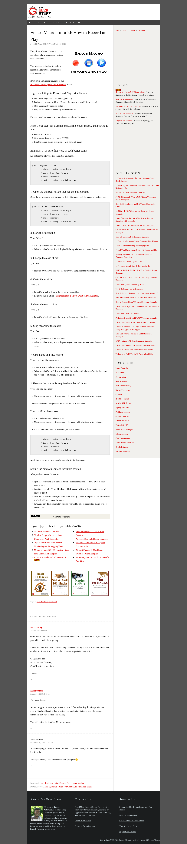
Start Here (58, 22)
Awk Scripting (121, 381)
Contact (70, 22)
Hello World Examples (124, 429)
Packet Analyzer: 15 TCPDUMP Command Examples (136, 318)
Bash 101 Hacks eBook (124, 99)
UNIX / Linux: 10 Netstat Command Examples (134, 341)
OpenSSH (119, 394)
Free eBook (43, 22)
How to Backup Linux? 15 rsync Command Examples (136, 302)
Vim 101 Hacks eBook (124, 113)
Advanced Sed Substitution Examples (92, 538)
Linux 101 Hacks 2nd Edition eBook (50, 557)
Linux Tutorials (122, 368)
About (81, 22)
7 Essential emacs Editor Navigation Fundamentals (76, 295)
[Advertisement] (106, 12)
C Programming (122, 433)
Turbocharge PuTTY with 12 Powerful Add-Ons (134, 354)
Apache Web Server (123, 403)
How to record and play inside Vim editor (48, 84)
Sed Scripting (121, 377)
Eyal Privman (36, 690)
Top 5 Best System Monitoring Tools (130, 284)
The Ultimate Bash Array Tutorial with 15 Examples (136, 322)
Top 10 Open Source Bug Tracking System (132, 245)
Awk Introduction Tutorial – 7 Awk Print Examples (136, 297)
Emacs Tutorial (52, 602)
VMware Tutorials (123, 451)
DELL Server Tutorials (125, 442)
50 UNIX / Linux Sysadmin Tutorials (130, 192)
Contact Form (96, 807)
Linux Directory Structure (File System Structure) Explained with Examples (135, 219)
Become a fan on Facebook (85, 826)
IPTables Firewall (122, 398)
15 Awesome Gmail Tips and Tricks (129, 261)
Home (31, 22)
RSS (117, 30)
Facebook (141, 30)
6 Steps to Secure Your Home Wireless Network (134, 349)
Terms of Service (154, 840)
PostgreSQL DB (122, 425)
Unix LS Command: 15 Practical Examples (132, 236)
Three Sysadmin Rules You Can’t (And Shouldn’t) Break (67, 786)
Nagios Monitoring (123, 390)
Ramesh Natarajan (37, 829)
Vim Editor (120, 372)
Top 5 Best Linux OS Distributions (129, 288)
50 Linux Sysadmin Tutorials (46, 531)
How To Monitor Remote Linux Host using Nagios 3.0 (137, 293)
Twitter (132, 30)
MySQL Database (122, 407)
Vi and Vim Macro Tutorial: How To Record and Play (137, 250)
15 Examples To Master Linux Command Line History (137, 241)
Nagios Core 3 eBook (124, 120)
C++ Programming (123, 438)
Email (124, 30)
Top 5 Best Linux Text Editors (127, 313)
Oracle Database (122, 447)
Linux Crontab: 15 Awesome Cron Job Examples (134, 225)
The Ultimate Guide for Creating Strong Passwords (135, 345)
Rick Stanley (36, 627)
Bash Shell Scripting (123, 385)
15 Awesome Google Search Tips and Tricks (133, 265)
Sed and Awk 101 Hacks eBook (128, 106)
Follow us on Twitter (83, 820)
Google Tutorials (122, 416)
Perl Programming (123, 412)
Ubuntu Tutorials (122, 420)
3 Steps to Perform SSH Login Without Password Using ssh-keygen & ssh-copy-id (135, 328)
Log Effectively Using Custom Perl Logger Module (62, 782)
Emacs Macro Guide (42, 602)
